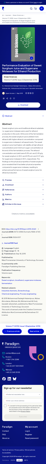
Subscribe (23, 417)
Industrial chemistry (9, 291)
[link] (12, 345)
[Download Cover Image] (31, 58)
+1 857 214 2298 (12, 359)
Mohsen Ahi (6, 88)
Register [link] (28, 434)
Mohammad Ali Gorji (18, 88)
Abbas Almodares (34, 86)
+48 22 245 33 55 (13, 372)
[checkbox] (5, 406)
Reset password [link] (31, 438)
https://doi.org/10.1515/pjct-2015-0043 (21, 229)
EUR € (13, 460)
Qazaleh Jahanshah (36, 88)
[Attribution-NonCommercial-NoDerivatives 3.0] (29, 93)
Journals (8, 15)
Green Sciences (18, 15)
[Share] (7, 98)
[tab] (23, 116)
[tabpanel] (23, 148)
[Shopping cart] (35, 8)
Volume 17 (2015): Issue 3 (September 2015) (16, 18)
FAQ (4, 434)
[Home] (3, 8)
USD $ (19, 460)
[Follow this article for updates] (10, 98)
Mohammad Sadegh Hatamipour (16, 86)
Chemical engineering (10, 294)
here (35, 2)
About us (5, 438)
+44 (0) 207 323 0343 (14, 366)
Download (24, 105)
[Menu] (41, 8)
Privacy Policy (25, 411)
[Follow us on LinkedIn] (9, 379)
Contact (5, 431)
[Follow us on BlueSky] (14, 379)
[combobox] (23, 394)
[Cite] (3, 98)
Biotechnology (24, 291)
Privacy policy (19, 450)
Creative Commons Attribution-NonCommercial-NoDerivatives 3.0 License (22, 312)
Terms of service (8, 450)
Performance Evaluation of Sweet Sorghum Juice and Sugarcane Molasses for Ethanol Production (18, 21)
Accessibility (6, 453)
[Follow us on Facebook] (4, 379)
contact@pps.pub (13, 353)
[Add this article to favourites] (14, 98)
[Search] (31, 8)
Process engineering (28, 294)
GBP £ (26, 460)
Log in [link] (27, 431)
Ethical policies (30, 450)
